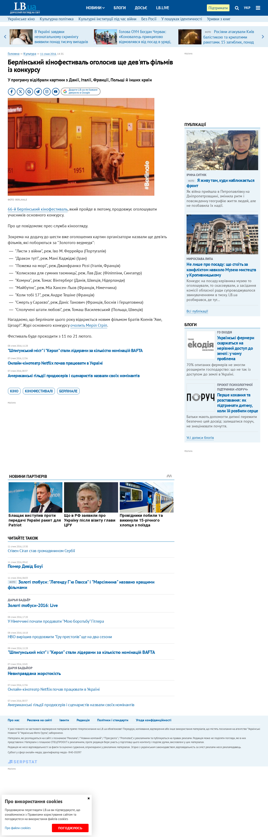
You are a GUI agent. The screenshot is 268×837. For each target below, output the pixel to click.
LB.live (162, 7)
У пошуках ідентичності (181, 18)
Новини (94, 7)
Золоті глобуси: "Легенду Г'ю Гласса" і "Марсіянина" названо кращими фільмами (81, 584)
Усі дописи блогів (200, 437)
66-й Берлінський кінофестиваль (38, 209)
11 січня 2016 (48, 54)
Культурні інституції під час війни (107, 18)
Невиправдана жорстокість (34, 673)
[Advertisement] (91, 434)
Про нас (13, 720)
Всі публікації (197, 311)
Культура (29, 53)
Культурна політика (56, 18)
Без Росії (148, 18)
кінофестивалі (39, 391)
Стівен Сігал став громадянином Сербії (41, 550)
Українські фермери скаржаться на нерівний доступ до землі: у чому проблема (235, 348)
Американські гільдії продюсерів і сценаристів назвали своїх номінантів (74, 375)
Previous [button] (5, 36)
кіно (14, 391)
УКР (247, 7)
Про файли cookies (18, 828)
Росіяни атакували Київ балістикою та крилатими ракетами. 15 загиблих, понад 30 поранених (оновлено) (228, 39)
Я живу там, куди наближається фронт (220, 182)
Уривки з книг (219, 18)
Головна (13, 53)
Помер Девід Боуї (25, 566)
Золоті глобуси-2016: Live (33, 605)
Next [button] (262, 36)
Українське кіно (21, 18)
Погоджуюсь (70, 828)
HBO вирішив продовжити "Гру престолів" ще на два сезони (60, 636)
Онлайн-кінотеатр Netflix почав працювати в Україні (55, 363)
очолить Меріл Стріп (88, 325)
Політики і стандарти (112, 720)
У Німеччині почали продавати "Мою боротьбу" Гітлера (56, 621)
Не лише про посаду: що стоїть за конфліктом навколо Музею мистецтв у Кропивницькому (221, 269)
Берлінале (68, 391)
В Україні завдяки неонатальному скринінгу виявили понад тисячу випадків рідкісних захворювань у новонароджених (61, 41)
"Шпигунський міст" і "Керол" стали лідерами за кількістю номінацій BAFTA (75, 350)
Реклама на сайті (39, 720)
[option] (50, 36)
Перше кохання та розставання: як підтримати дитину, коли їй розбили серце (237, 403)
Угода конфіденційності (153, 720)
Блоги (120, 7)
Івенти (64, 720)
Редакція (83, 720)
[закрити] (89, 798)
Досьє (141, 7)
